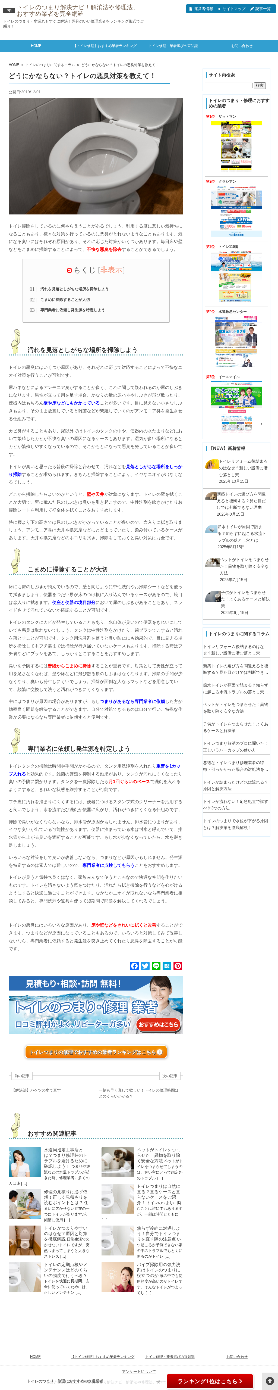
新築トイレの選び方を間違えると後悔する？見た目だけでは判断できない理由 (235, 669)
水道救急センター (233, 312)
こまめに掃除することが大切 (65, 299)
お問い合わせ (241, 46)
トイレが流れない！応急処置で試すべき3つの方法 (235, 805)
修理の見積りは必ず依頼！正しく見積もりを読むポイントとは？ (65, 1197)
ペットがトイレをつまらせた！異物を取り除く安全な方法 (158, 1155)
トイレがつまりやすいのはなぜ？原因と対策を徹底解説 (65, 1233)
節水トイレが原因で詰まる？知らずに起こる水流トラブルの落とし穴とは (235, 689)
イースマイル (229, 377)
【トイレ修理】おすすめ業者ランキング (105, 46)
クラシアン (227, 181)
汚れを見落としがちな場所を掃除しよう (74, 289)
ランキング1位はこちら (208, 1381)
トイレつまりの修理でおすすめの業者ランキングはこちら (92, 1052)
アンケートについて (139, 1371)
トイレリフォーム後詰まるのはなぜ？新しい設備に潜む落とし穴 (233, 650)
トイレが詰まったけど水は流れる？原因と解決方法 (235, 785)
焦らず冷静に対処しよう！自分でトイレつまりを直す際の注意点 (158, 1233)
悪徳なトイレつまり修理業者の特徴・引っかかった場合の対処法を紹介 (235, 766)
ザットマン (227, 117)
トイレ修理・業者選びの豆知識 (173, 46)
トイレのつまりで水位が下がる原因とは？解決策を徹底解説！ (235, 824)
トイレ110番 (228, 247)
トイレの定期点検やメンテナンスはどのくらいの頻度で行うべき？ (65, 1270)
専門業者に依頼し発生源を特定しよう (72, 310)
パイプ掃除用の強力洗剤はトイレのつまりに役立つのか (158, 1270)
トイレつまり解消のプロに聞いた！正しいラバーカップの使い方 (235, 746)
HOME (36, 46)
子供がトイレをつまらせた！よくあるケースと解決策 (235, 727)
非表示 (111, 270)
